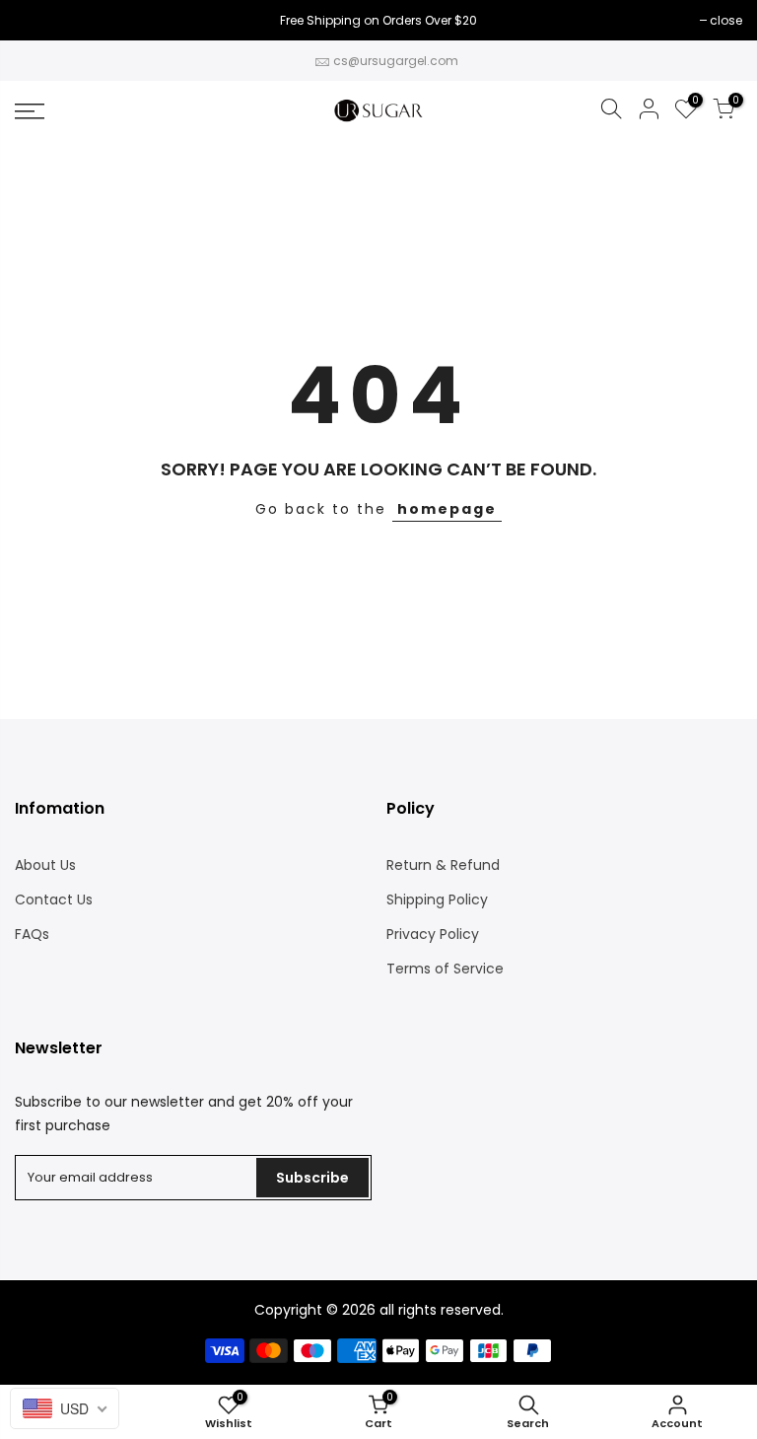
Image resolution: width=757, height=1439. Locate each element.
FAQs (32, 934)
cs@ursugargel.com (395, 60)
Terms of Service (445, 968)
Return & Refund (443, 865)
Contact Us (54, 899)
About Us (45, 865)
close (41, 20)
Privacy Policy (432, 934)
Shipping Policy (437, 899)
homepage (447, 509)
